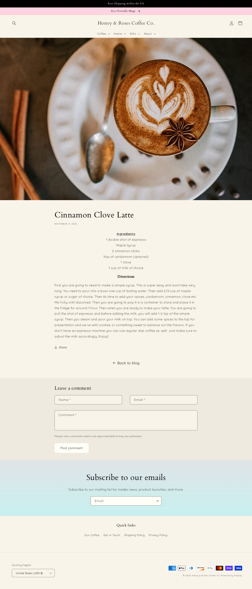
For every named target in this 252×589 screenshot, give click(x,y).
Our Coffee (91, 535)
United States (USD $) (29, 573)
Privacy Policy (158, 535)
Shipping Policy (134, 535)
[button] (14, 23)
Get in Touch (111, 535)
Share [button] (63, 347)
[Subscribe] (157, 501)
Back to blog (128, 363)
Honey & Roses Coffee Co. (206, 575)
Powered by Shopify (231, 575)
